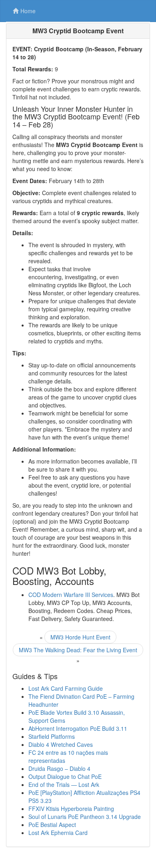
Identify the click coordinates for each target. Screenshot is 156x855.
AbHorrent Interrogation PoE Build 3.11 (77, 728)
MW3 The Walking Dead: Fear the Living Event (78, 650)
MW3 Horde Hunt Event (80, 637)
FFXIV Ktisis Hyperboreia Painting (71, 809)
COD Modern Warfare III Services (70, 595)
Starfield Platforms (51, 736)
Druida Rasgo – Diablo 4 (59, 768)
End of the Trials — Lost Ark (63, 784)
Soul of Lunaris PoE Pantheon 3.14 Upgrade (84, 817)
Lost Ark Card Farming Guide (65, 688)
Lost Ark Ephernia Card (58, 833)
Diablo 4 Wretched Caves (60, 744)
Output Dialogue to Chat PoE (65, 776)
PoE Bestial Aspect (52, 825)
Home (28, 11)
